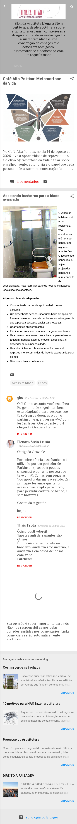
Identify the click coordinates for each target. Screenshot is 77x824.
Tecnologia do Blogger (40, 817)
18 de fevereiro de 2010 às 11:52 (39, 398)
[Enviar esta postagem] (45, 182)
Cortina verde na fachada (21, 667)
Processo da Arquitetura (21, 739)
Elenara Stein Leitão (33, 442)
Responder (24, 434)
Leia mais (67, 692)
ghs (20, 398)
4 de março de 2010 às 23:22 (51, 525)
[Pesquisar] (72, 7)
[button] (72, 79)
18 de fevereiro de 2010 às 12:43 (34, 446)
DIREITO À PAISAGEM (19, 775)
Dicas (42, 383)
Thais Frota (26, 525)
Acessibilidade (22, 383)
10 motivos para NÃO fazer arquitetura (31, 703)
